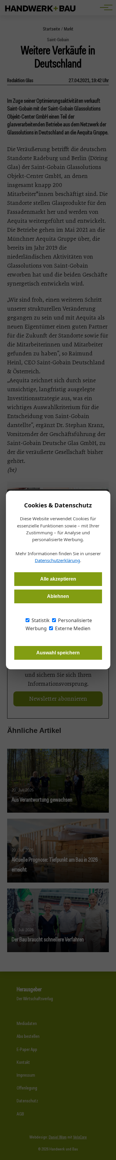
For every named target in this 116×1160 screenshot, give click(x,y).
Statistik (40, 620)
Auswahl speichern (58, 652)
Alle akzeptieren (58, 578)
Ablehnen (58, 596)
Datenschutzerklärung (57, 560)
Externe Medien (72, 628)
